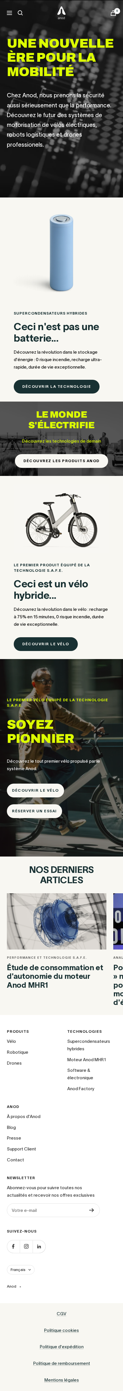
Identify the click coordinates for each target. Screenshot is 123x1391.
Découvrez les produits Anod (61, 461)
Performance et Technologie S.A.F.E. (47, 957)
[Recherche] (20, 13)
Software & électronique (80, 1074)
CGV (61, 1313)
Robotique (17, 1052)
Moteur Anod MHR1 (86, 1059)
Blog (11, 1127)
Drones (14, 1063)
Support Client (21, 1148)
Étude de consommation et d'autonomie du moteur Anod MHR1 (55, 976)
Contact (15, 1159)
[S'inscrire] (91, 1210)
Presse (14, 1138)
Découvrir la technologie (56, 386)
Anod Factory (80, 1088)
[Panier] (113, 13)
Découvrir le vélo (45, 644)
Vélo (11, 1041)
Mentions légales (61, 1380)
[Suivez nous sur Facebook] (13, 1246)
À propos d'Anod (23, 1116)
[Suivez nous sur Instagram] (26, 1246)
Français (18, 1270)
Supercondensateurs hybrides (88, 1045)
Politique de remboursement (61, 1363)
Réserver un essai (34, 811)
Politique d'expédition (62, 1346)
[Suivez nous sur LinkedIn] (39, 1246)
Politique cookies (61, 1330)
